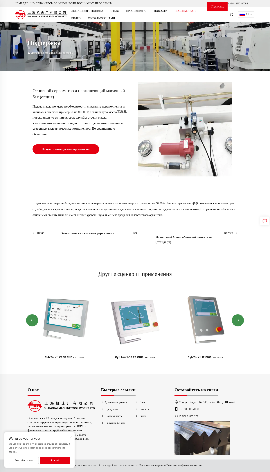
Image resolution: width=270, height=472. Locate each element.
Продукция (135, 11)
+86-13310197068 (189, 409)
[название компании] (41, 15)
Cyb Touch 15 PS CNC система (135, 357)
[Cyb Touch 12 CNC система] (205, 319)
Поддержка (66, 53)
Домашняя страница (87, 11)
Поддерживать (185, 11)
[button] (32, 320)
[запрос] (264, 221)
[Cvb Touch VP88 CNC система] (65, 319)
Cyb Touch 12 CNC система (205, 357)
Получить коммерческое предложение (217, 8)
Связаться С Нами (101, 18)
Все (135, 233)
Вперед (228, 233)
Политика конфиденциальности (184, 465)
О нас (115, 11)
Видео (76, 18)
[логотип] (62, 406)
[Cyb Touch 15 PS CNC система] (135, 319)
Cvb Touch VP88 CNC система (64, 357)
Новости (160, 11)
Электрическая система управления (87, 233)
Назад (40, 233)
